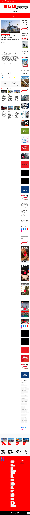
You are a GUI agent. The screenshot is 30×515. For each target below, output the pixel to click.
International (2, 443)
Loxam (26, 215)
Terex (23, 223)
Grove (22, 210)
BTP (21, 203)
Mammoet (23, 404)
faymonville (23, 207)
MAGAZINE (12, 493)
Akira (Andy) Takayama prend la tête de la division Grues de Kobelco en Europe (17, 113)
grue (24, 210)
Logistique (12, 490)
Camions (25, 203)
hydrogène (23, 212)
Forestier (12, 477)
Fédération (12, 480)
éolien (27, 226)
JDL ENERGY (12, 485)
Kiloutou (26, 212)
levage (22, 214)
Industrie (12, 482)
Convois (12, 467)
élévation (25, 226)
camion (23, 203)
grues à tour (23, 211)
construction (27, 205)
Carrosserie (12, 462)
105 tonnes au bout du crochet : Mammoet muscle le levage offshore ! (17, 97)
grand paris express (24, 395)
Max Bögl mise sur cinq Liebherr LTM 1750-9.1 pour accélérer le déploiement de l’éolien (18, 449)
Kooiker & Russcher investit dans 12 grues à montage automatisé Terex (25, 449)
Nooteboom (23, 221)
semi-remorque (27, 222)
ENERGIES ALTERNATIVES (13, 471)
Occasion (12, 499)
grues (26, 210)
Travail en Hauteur (9, 1)
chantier (27, 204)
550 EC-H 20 (3, 78)
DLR (22, 206)
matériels (22, 219)
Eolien (11, 474)
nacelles (26, 220)
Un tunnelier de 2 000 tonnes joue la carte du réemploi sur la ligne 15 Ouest (4, 97)
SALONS (12, 16)
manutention (23, 218)
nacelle (22, 220)
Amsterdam (9, 78)
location (23, 215)
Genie (22, 393)
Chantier (2, 34)
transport (23, 225)
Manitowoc (23, 406)
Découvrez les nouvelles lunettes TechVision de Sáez (5, 83)
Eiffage (24, 206)
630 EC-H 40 (6, 78)
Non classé (12, 496)
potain (22, 222)
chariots (22, 205)
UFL (26, 225)
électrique (22, 226)
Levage (2, 1)
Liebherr (15, 78)
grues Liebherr (12, 78)
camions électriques (23, 204)
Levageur (5, 444)
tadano (22, 223)
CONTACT (17, 16)
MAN (26, 404)
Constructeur (5, 34)
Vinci (28, 225)
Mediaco (25, 219)
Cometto (24, 205)
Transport (13, 1)
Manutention (5, 1)
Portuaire (12, 501)
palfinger (26, 221)
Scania (23, 222)
